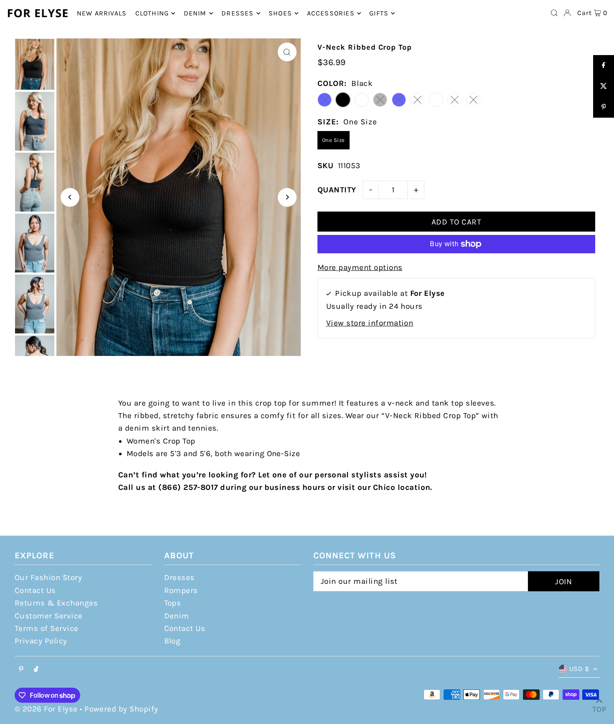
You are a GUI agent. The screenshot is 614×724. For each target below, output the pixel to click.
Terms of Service (47, 628)
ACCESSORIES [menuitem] (331, 13)
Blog (172, 641)
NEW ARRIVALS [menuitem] (102, 13)
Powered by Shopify (121, 709)
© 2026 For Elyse (46, 709)
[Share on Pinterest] (603, 107)
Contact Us (35, 590)
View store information (369, 323)
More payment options (360, 267)
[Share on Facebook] (603, 65)
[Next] (287, 197)
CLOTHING (152, 13)
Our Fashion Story (48, 577)
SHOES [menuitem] (280, 13)
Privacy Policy (41, 641)
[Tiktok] (36, 670)
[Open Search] (554, 13)
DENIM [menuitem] (195, 13)
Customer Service (49, 616)
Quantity (336, 189)
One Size (333, 140)
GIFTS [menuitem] (378, 13)
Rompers (181, 590)
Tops (172, 603)
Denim (176, 616)
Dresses (179, 577)
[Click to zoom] (287, 52)
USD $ (579, 669)
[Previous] (70, 197)
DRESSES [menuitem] (237, 13)
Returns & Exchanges (56, 603)
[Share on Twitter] (603, 86)
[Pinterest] (21, 670)
